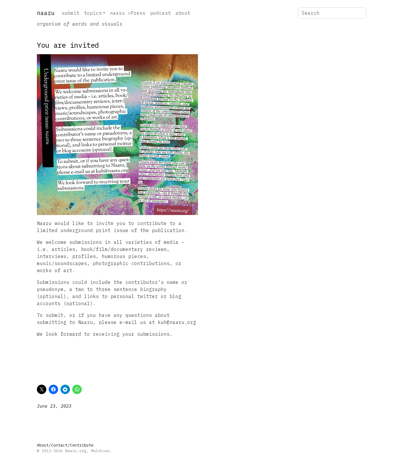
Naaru (46, 13)
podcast (160, 13)
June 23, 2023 (54, 406)
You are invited (68, 45)
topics (93, 13)
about (183, 13)
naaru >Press (127, 13)
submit (70, 13)
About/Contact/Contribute (65, 445)
